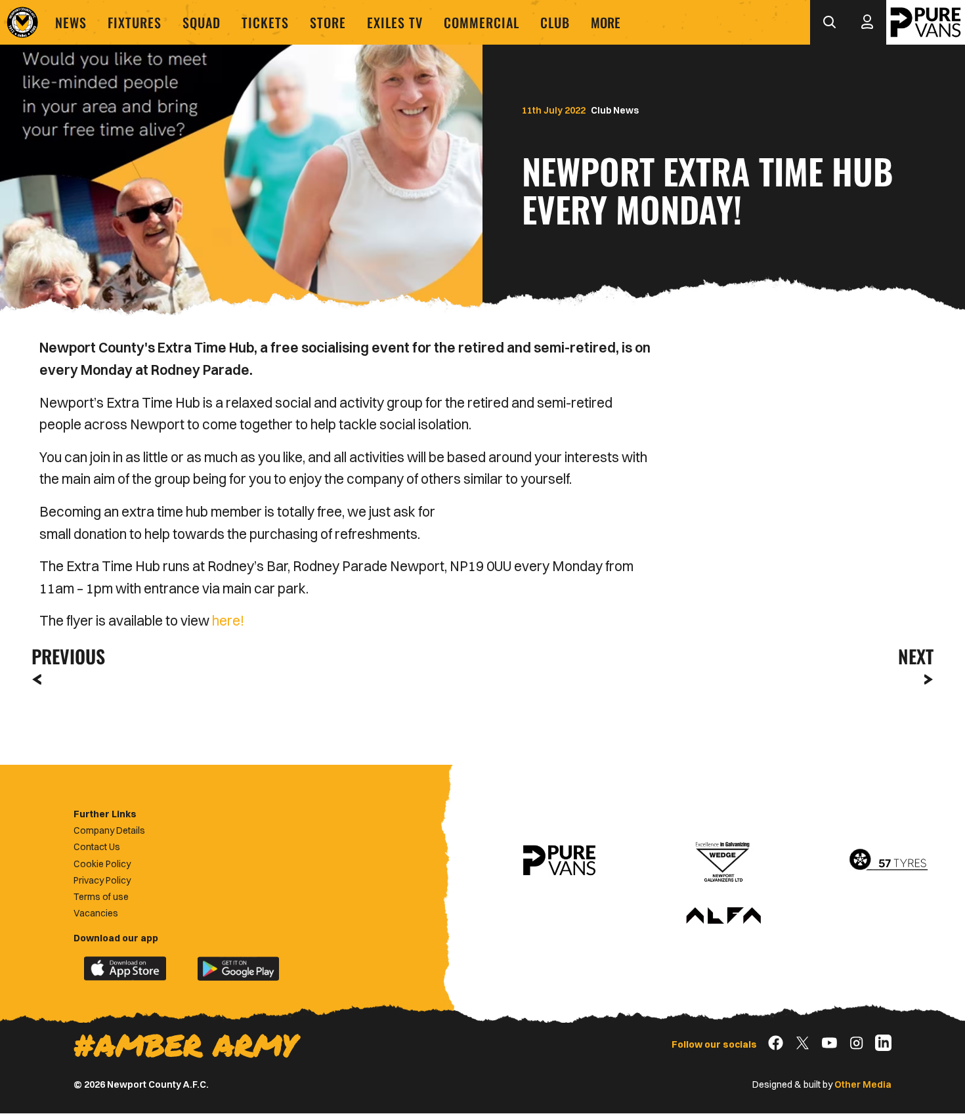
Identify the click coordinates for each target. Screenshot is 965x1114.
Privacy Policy (102, 880)
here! (228, 620)
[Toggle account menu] (867, 22)
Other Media (862, 1084)
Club (555, 22)
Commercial (481, 22)
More (605, 22)
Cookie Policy (102, 864)
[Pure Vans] (925, 22)
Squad (201, 22)
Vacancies (96, 913)
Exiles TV (395, 22)
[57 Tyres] (888, 861)
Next (915, 656)
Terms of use (101, 897)
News (71, 22)
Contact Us (97, 847)
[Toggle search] (829, 22)
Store (328, 22)
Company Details (109, 830)
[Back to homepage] (22, 22)
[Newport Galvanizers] (723, 861)
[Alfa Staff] (723, 916)
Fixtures (134, 22)
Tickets (265, 22)
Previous (64, 656)
